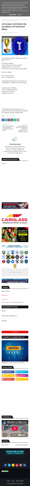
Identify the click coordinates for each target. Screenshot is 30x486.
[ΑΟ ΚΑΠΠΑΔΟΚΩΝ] (8, 259)
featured (11, 19)
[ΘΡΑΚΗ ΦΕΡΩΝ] (13, 259)
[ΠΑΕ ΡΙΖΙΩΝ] (26, 263)
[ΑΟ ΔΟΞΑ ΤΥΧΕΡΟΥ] (17, 263)
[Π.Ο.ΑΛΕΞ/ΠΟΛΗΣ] (8, 254)
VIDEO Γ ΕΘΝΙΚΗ (20, 481)
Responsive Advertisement (15, 272)
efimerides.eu (5, 295)
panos (4, 32)
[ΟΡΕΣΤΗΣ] (4, 259)
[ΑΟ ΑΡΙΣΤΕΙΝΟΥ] (22, 263)
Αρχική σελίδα (5, 19)
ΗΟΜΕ (8, 481)
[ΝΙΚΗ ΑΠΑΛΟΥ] (4, 263)
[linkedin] (24, 465)
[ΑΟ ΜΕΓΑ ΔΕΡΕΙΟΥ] (26, 254)
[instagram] (21, 375)
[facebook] (8, 371)
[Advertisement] (15, 398)
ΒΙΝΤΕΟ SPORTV (6, 291)
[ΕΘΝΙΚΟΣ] (13, 254)
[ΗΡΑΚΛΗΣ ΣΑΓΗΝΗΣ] (13, 263)
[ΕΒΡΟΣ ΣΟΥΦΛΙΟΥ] (17, 254)
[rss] (8, 375)
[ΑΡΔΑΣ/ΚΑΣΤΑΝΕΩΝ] (22, 254)
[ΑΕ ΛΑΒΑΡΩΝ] (26, 259)
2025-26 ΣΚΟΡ (5, 445)
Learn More (12, 14)
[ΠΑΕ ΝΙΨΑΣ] (15, 267)
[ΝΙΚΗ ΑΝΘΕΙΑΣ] (17, 259)
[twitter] (21, 371)
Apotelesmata (5, 299)
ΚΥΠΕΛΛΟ (7, 115)
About (12, 481)
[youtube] (8, 379)
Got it (20, 14)
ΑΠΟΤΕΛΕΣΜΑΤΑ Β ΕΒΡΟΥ (21, 445)
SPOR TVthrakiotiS (19, 483)
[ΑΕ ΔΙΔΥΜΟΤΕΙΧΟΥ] (4, 254)
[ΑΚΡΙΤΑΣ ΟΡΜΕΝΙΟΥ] (8, 263)
